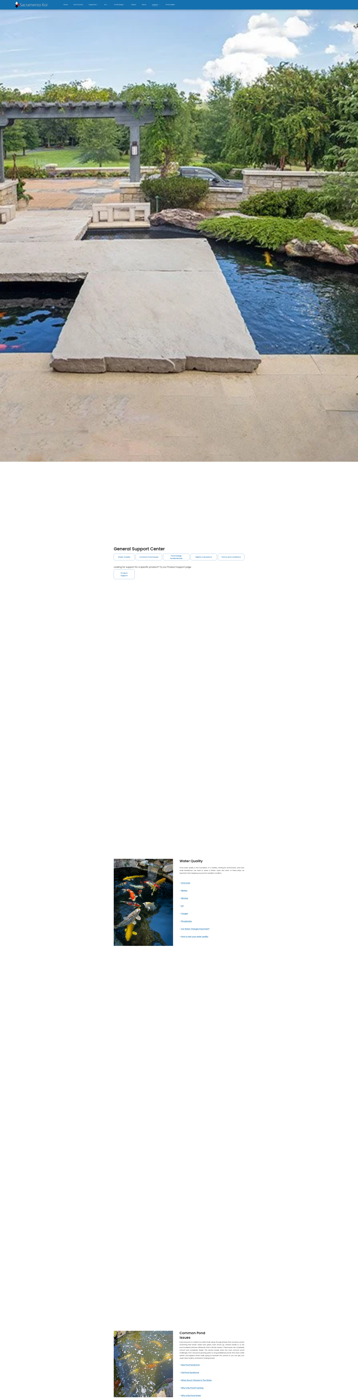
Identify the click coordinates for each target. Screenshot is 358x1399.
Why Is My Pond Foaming (192, 1388)
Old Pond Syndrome (190, 1372)
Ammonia (185, 883)
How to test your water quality (194, 936)
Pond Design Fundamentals (176, 557)
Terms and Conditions (231, 557)
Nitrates (184, 898)
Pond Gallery (170, 5)
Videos (133, 5)
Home (65, 5)
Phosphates (186, 921)
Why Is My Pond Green (191, 1395)
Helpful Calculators (203, 557)
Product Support (124, 574)
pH (182, 906)
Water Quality (124, 557)
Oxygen (184, 913)
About (144, 5)
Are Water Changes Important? (195, 929)
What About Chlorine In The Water (196, 1380)
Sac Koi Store (78, 5)
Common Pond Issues (148, 557)
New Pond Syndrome (190, 1365)
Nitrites (184, 890)
